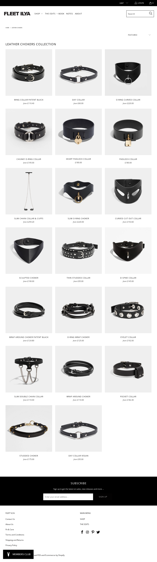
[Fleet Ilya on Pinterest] (93, 532)
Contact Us (10, 519)
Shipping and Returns (15, 540)
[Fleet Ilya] (17, 14)
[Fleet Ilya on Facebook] (82, 532)
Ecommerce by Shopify (55, 555)
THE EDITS (84, 524)
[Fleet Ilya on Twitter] (98, 532)
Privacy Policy (11, 545)
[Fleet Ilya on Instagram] (87, 532)
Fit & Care (10, 529)
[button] (38, 13)
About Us (9, 524)
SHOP (82, 519)
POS (39, 555)
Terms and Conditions (15, 534)
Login (141, 3)
